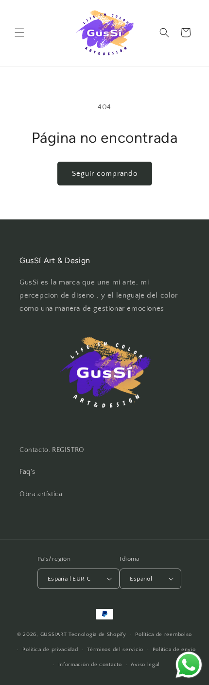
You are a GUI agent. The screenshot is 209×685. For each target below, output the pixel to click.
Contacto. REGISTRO (52, 450)
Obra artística (40, 494)
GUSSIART (54, 634)
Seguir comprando (105, 173)
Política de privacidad (50, 649)
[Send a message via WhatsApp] (189, 665)
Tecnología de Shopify (97, 634)
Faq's (27, 472)
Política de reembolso (163, 634)
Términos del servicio (115, 649)
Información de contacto (90, 665)
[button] (19, 32)
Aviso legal (145, 665)
